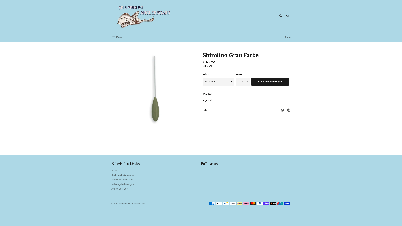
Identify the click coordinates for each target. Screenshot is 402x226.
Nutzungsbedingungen (122, 184)
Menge (239, 74)
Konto (288, 37)
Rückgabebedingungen (122, 175)
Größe (206, 74)
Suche (114, 170)
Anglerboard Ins (124, 204)
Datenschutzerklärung (122, 179)
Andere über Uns (119, 189)
